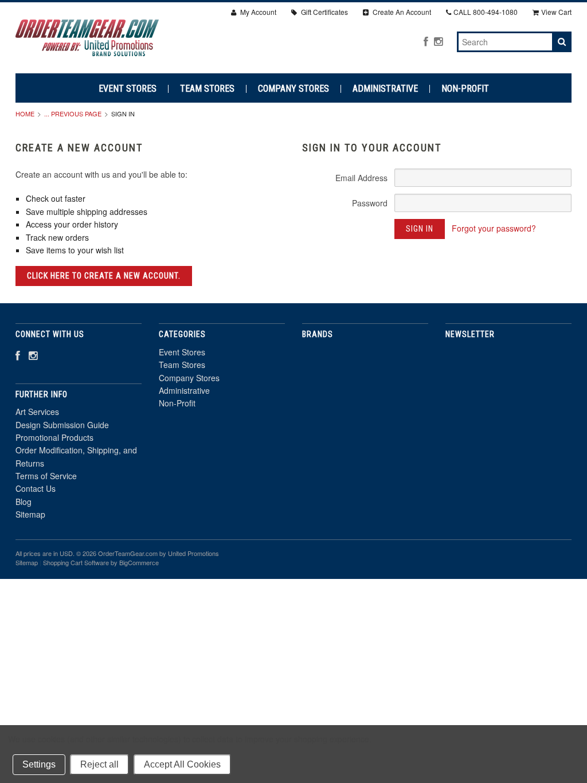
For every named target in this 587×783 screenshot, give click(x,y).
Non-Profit (465, 89)
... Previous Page (72, 113)
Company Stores (293, 89)
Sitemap (30, 514)
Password (370, 203)
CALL (485, 12)
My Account (257, 12)
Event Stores (127, 89)
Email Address (361, 177)
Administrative (385, 89)
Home (24, 113)
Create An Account (401, 12)
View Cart (556, 12)
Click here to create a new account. (104, 275)
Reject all (99, 764)
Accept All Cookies (182, 764)
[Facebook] (426, 41)
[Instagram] (438, 41)
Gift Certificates (323, 12)
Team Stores (207, 89)
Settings (39, 764)
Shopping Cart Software (76, 562)
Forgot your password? (494, 228)
